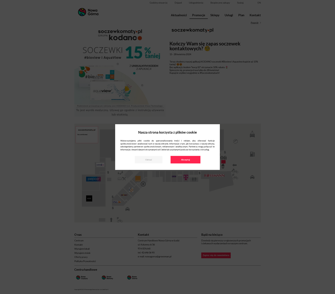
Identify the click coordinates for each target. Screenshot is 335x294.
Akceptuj (185, 159)
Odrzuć (148, 159)
